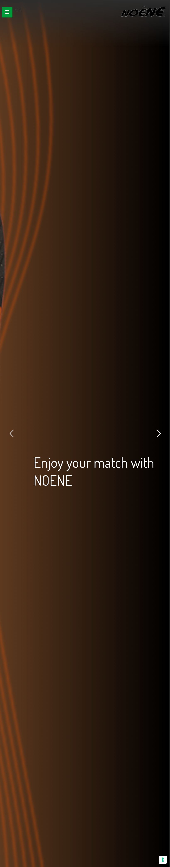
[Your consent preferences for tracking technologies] (163, 860)
